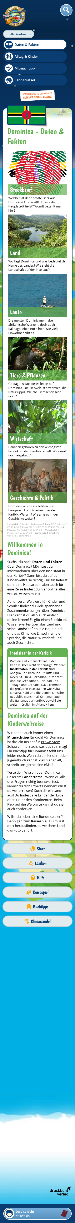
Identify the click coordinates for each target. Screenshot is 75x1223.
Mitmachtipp (25, 68)
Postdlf (36, 527)
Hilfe (40, 877)
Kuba (56, 689)
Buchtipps (41, 907)
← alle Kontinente (18, 34)
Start (41, 848)
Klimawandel (41, 921)
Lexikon (40, 863)
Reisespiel (41, 892)
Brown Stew (50, 742)
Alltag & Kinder (26, 56)
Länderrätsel (25, 80)
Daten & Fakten (27, 44)
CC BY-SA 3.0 (13, 527)
